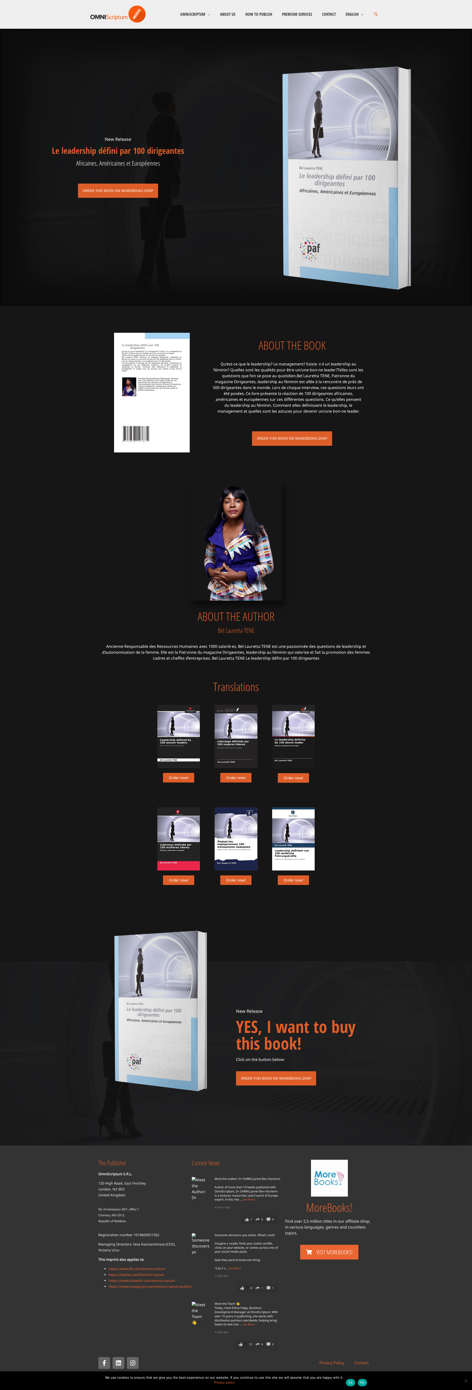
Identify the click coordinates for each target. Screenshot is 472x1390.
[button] (376, 14)
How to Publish (258, 14)
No (362, 1382)
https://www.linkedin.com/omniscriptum (142, 1280)
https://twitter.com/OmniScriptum (136, 1274)
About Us (228, 14)
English (352, 14)
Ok (350, 1382)
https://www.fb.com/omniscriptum (137, 1268)
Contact (329, 14)
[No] (465, 1380)
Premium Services (297, 14)
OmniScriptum (192, 14)
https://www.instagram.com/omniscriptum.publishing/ (154, 1286)
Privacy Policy (331, 1362)
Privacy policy (224, 1382)
